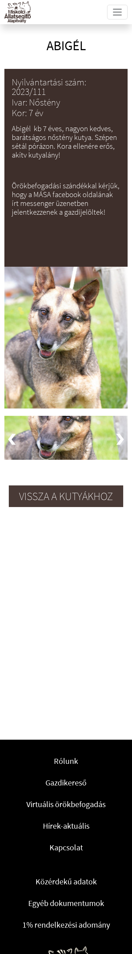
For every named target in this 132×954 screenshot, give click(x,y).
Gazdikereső (66, 782)
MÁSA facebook (57, 194)
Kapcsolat (66, 847)
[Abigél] (66, 438)
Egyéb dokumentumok (66, 903)
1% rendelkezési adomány (66, 925)
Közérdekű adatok (66, 881)
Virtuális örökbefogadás (66, 804)
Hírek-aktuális (66, 826)
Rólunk (66, 761)
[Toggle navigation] (117, 12)
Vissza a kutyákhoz (66, 496)
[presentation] (12, 439)
